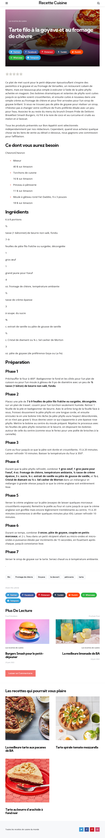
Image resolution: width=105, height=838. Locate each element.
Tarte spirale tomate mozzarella (77, 747)
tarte (81, 577)
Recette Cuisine (53, 3)
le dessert (54, 577)
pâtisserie (69, 577)
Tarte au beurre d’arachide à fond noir (24, 811)
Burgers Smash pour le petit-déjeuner (24, 655)
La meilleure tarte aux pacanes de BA (25, 748)
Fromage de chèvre (24, 577)
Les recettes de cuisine (18, 21)
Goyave (41, 577)
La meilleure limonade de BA (81, 653)
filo (8, 577)
